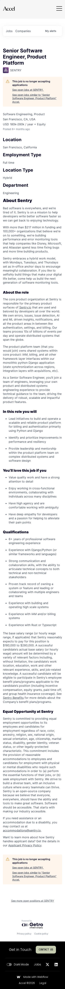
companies (23, 31)
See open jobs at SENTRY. (28, 89)
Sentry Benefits (13, 697)
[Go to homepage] (9, 8)
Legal (42, 983)
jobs (9, 31)
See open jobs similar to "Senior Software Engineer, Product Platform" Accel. (34, 98)
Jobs (37, 964)
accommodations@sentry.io (22, 830)
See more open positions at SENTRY (32, 900)
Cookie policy (41, 933)
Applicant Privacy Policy (24, 845)
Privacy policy (24, 933)
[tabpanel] (32, 523)
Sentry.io (25, 307)
